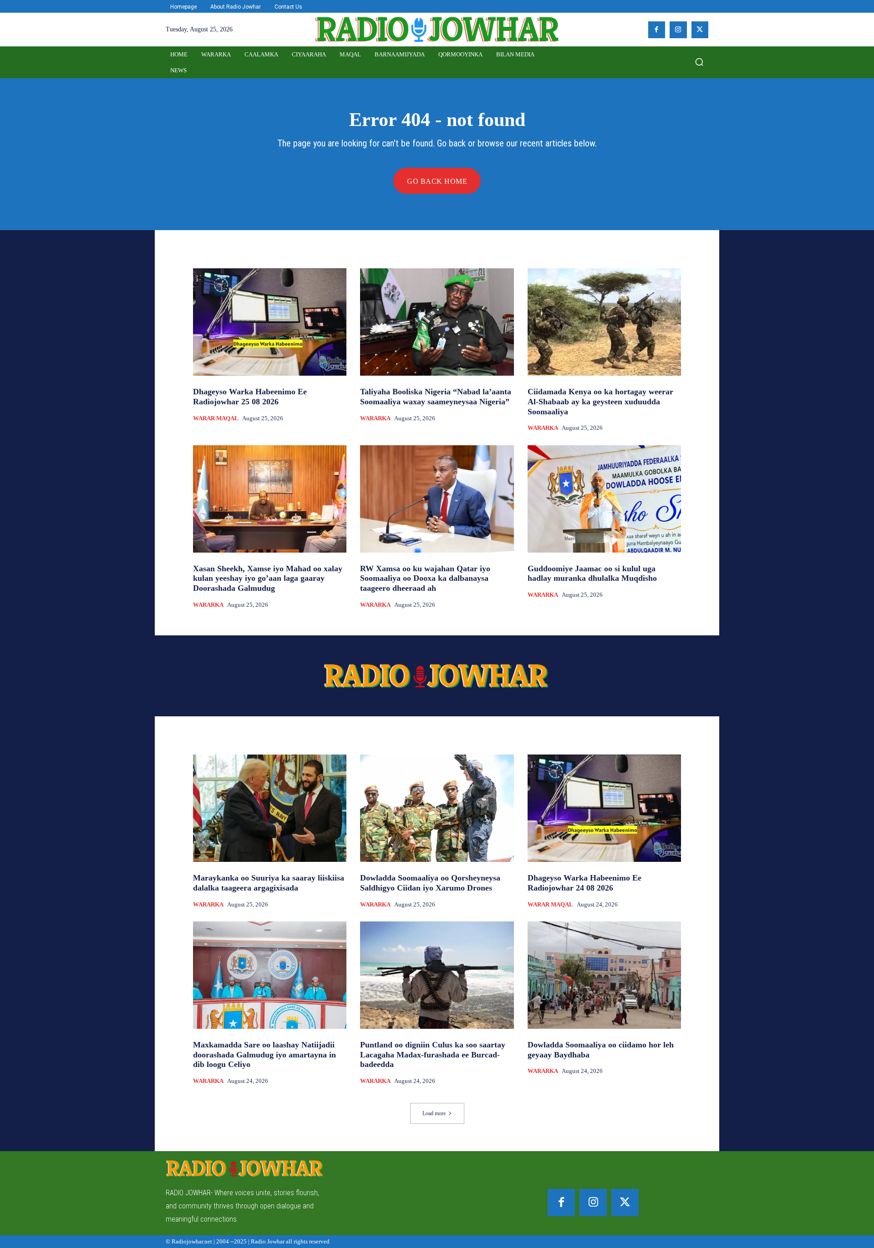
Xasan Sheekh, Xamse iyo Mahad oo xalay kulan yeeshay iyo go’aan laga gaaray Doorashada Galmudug (267, 578)
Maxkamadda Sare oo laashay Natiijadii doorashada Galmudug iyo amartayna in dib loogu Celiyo (264, 1054)
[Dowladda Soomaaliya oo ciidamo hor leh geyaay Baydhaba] (604, 975)
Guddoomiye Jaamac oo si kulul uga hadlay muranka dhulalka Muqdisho (592, 573)
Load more (434, 1113)
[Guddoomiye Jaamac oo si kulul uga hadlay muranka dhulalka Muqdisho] (604, 499)
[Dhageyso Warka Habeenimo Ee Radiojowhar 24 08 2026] (604, 808)
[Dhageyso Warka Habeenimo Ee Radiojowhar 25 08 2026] (269, 322)
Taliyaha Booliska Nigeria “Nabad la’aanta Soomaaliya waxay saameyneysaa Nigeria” (435, 396)
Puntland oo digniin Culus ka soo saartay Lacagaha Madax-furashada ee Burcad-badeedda (432, 1054)
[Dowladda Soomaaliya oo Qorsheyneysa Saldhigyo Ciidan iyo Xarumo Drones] (436, 808)
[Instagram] (678, 30)
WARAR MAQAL (216, 418)
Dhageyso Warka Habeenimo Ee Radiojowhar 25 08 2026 (250, 396)
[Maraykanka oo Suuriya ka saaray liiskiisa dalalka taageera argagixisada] (269, 808)
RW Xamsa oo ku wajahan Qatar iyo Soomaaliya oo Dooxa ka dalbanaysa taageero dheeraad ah (425, 578)
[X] (700, 30)
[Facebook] (657, 30)
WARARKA (375, 418)
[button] (699, 62)
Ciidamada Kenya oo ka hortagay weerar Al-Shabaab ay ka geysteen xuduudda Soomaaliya (600, 401)
